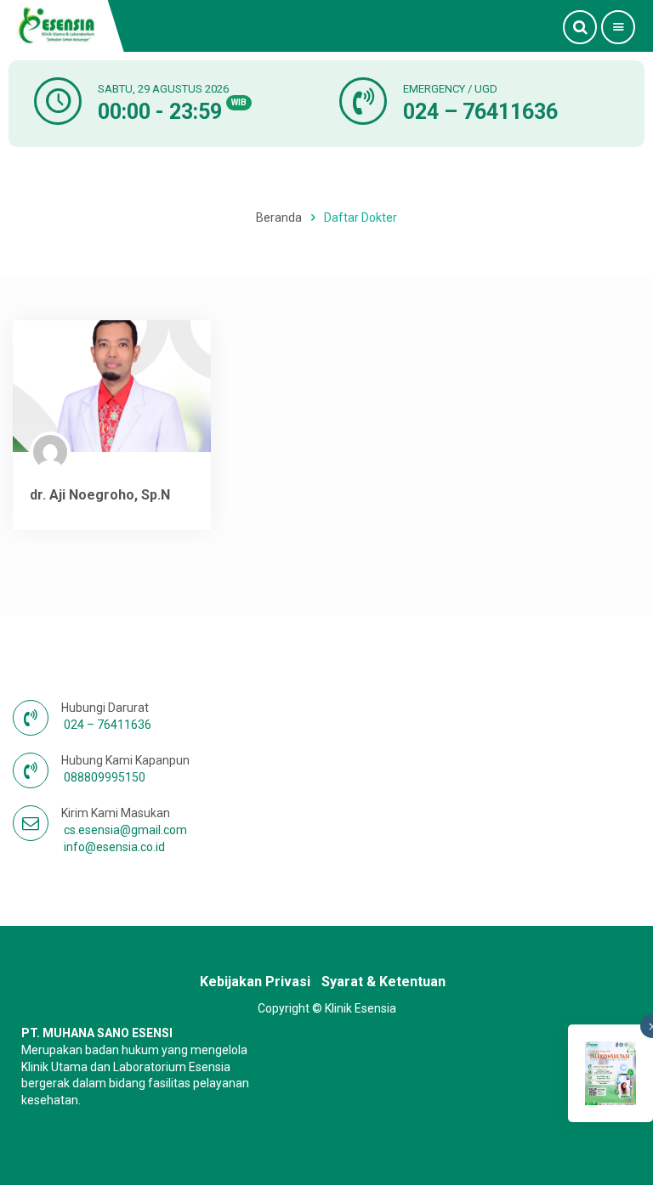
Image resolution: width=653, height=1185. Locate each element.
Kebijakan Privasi (255, 981)
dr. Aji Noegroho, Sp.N (100, 495)
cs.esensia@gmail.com (125, 830)
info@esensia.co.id (114, 847)
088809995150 (104, 777)
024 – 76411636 (480, 111)
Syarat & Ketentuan (383, 981)
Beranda (279, 217)
